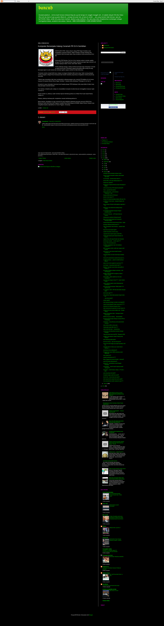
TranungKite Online (107, 549)
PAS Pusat (118, 82)
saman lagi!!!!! (106, 300)
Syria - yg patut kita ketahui (109, 190)
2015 (103, 152)
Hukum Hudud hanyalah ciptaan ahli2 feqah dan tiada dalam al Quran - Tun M (116, 443)
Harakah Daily (119, 94)
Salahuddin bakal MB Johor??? (110, 327)
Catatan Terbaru (42, 158)
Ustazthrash (45, 121)
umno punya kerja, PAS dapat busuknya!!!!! (113, 187)
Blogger (91, 615)
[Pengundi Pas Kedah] (110, 72)
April (105, 167)
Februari (106, 171)
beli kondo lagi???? (108, 293)
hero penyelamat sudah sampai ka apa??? (113, 381)
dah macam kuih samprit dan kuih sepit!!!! (112, 379)
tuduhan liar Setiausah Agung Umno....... (112, 306)
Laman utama (67, 158)
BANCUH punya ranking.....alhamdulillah (112, 316)
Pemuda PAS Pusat (120, 86)
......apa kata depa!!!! (108, 298)
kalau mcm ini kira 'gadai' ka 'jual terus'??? (113, 263)
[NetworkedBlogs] (113, 104)
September (106, 161)
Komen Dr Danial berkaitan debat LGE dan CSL (114, 199)
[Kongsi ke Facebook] (65, 112)
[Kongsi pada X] (63, 112)
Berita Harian (119, 98)
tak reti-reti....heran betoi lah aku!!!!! (111, 377)
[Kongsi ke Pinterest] (66, 112)
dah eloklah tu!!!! (107, 355)
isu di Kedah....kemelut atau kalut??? (111, 178)
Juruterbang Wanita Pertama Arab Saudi (111, 585)
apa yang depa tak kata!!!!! (109, 373)
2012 (103, 158)
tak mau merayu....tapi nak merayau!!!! (112, 341)
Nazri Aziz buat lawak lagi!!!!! (110, 229)
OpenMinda (105, 584)
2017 (103, 150)
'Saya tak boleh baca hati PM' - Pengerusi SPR (114, 334)
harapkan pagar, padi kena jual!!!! (111, 375)
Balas (43, 127)
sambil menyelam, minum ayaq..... (111, 231)
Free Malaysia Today (120, 96)
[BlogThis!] (61, 112)
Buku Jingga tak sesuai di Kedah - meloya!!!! (113, 359)
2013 (103, 156)
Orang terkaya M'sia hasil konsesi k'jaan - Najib (114, 222)
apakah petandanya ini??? (109, 357)
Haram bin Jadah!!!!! (108, 182)
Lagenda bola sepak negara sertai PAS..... (113, 233)
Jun (104, 163)
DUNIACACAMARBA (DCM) (109, 589)
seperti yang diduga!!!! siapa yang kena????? (114, 304)
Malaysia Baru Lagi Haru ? (115, 527)
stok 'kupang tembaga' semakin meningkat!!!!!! (114, 302)
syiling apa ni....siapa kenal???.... (116, 452)
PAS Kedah (118, 84)
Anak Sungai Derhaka (108, 492)
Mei (104, 165)
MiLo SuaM (105, 515)
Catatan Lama (92, 158)
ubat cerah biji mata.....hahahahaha (111, 329)
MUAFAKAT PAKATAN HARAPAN (116, 556)
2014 (103, 153)
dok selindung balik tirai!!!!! (109, 339)
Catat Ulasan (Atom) (47, 160)
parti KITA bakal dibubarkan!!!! (110, 361)
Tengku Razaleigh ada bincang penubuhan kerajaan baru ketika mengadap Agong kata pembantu (116, 517)
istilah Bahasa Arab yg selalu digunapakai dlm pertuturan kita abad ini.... (116, 394)
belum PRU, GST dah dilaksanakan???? (112, 180)
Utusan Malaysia (120, 99)
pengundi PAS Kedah (109, 47)
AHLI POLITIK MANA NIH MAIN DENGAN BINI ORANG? (116, 422)
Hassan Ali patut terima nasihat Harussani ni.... (114, 258)
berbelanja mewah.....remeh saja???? (112, 241)
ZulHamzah (106, 45)
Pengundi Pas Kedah (105, 72)
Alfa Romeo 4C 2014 (114, 590)
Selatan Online (106, 600)
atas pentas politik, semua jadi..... (111, 325)
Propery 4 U (105, 140)
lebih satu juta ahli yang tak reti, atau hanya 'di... (114, 308)
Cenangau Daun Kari (108, 555)
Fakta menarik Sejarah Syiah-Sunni (117, 468)
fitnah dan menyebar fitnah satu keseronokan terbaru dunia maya (116, 478)
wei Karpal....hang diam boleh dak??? (112, 265)
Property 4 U (106, 566)
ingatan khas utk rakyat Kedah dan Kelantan (113, 239)
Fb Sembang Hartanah (107, 142)
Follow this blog (113, 107)
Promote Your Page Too (119, 76)
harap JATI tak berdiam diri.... (110, 243)
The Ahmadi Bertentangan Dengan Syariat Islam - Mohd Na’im (116, 495)
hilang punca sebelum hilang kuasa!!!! (112, 217)
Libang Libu (105, 537)
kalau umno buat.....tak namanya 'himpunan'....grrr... (110, 192)
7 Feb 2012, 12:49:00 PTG (55, 121)
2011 (103, 386)
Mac (105, 169)
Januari (105, 383)
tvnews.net (45, 108)
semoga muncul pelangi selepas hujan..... (113, 173)
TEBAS (104, 526)
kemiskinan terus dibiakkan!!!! (110, 350)
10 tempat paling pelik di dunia (110, 461)
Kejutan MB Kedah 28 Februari (110, 195)
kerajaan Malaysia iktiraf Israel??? (111, 224)
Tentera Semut (106, 573)
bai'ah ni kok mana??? (108, 197)
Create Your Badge (105, 74)
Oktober (105, 159)
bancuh (45, 8)
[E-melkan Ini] (60, 112)
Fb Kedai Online (106, 143)
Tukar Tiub (105, 503)
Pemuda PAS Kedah (120, 88)
